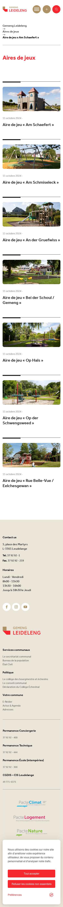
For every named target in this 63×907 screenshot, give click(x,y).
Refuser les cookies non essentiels (32, 884)
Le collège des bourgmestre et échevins (25, 679)
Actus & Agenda (12, 705)
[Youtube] (25, 607)
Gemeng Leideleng (15, 26)
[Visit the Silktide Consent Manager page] (51, 895)
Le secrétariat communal (17, 656)
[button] (56, 9)
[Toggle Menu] (36, 9)
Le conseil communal (14, 683)
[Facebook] (7, 607)
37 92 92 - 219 (16, 560)
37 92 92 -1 (13, 555)
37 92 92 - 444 (10, 752)
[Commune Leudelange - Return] (15, 9)
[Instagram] (16, 607)
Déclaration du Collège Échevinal (21, 687)
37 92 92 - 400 (10, 737)
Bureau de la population (16, 660)
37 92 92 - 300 (10, 767)
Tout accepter (31, 873)
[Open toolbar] (47, 9)
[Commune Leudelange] (22, 631)
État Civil (7, 664)
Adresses (8, 709)
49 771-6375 (9, 782)
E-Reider (7, 701)
